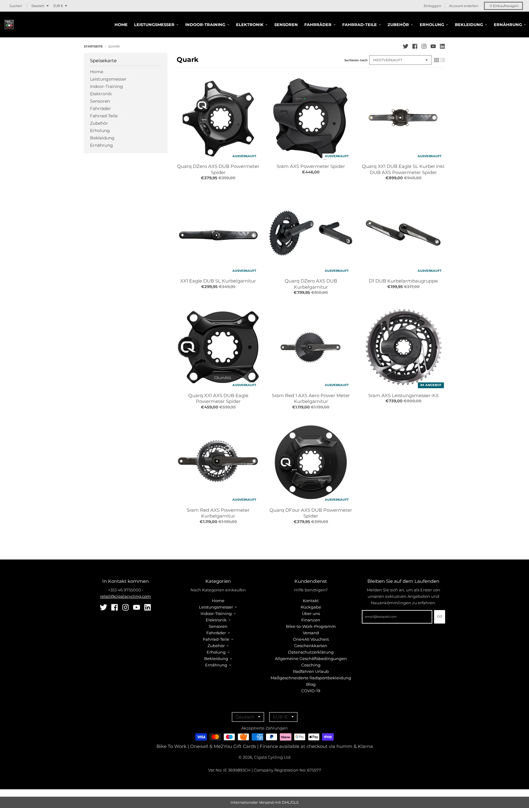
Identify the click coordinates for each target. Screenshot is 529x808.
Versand (311, 632)
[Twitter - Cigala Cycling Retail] (405, 46)
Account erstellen (463, 6)
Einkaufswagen (504, 6)
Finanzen (310, 619)
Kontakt (311, 600)
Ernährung (101, 145)
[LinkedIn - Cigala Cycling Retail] (442, 46)
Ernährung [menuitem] (508, 24)
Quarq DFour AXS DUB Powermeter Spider (310, 513)
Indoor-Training (106, 86)
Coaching (311, 664)
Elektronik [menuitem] (250, 24)
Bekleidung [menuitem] (469, 24)
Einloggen (432, 6)
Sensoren (100, 101)
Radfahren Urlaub (311, 671)
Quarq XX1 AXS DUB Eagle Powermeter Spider (218, 398)
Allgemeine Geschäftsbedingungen (311, 658)
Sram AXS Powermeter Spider (311, 166)
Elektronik (101, 94)
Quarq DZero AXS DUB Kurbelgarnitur (311, 284)
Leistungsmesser (108, 79)
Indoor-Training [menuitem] (205, 24)
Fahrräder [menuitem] (318, 24)
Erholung (100, 130)
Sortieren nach (356, 60)
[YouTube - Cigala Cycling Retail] (433, 46)
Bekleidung (102, 138)
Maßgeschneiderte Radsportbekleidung (311, 677)
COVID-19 (310, 690)
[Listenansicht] (442, 60)
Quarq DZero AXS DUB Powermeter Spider (218, 169)
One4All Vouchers (311, 639)
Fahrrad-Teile (104, 116)
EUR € (58, 5)
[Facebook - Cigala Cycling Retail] (415, 46)
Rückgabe (311, 607)
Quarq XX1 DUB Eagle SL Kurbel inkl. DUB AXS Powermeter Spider (403, 169)
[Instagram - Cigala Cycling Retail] (424, 46)
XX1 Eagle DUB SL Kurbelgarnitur (218, 281)
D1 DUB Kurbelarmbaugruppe (403, 281)
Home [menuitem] (121, 24)
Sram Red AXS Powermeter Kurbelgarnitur (218, 513)
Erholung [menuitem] (432, 24)
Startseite (93, 46)
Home (96, 71)
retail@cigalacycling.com (125, 596)
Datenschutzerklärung (311, 652)
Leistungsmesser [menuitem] (154, 24)
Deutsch (38, 5)
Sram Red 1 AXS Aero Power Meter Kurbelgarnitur (311, 398)
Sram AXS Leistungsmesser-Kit (403, 395)
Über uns (311, 613)
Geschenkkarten (310, 645)
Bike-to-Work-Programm (311, 626)
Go (439, 616)
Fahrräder (100, 108)
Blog (311, 684)
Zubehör (99, 123)
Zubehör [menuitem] (398, 24)
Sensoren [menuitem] (286, 24)
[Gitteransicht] (436, 60)
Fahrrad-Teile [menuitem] (359, 24)
